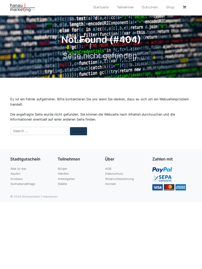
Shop (170, 7)
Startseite (101, 7)
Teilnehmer (125, 7)
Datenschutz (114, 173)
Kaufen (16, 173)
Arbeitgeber (66, 179)
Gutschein (150, 7)
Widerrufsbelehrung (119, 179)
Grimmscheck (31, 196)
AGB (108, 168)
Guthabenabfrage (23, 184)
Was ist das (18, 168)
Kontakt (110, 184)
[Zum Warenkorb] (185, 8)
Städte (62, 184)
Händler (63, 173)
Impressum (50, 196)
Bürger (62, 168)
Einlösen (17, 179)
